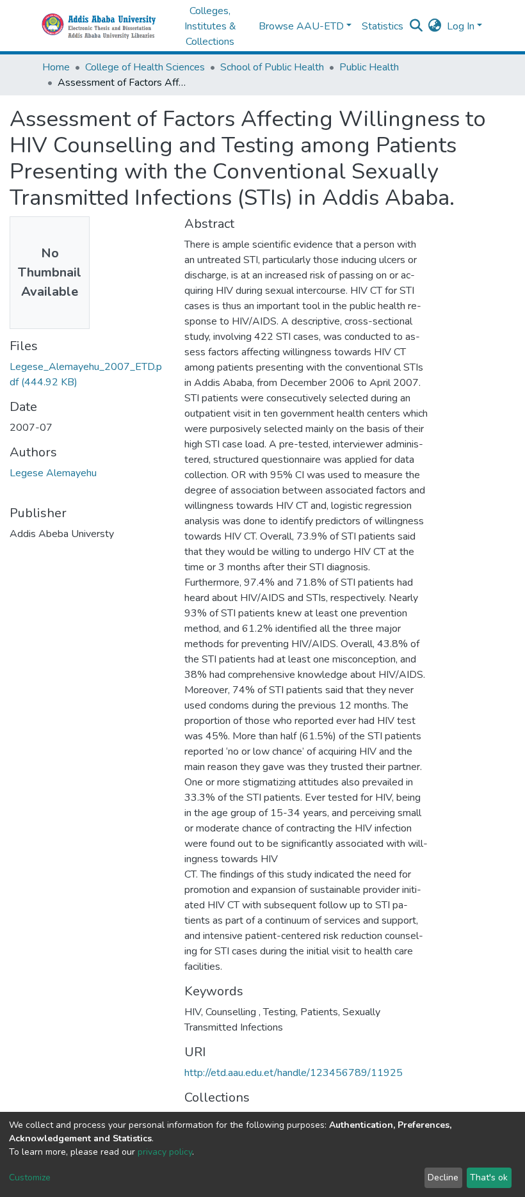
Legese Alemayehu (53, 473)
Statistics (382, 26)
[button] (435, 26)
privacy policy (165, 1152)
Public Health (369, 67)
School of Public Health (272, 67)
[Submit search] (416, 26)
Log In (460, 26)
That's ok (489, 1177)
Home (56, 67)
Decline (443, 1177)
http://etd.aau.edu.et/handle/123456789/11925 (293, 1073)
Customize (30, 1177)
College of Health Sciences (145, 67)
